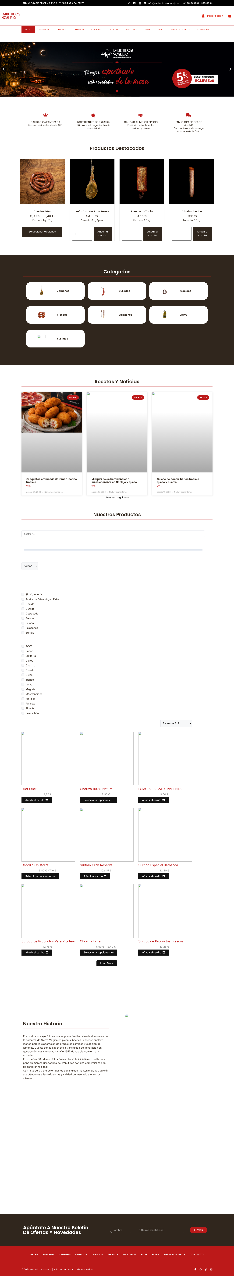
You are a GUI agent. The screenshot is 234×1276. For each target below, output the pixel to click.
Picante (30, 708)
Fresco (30, 618)
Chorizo (30, 665)
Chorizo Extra (90, 941)
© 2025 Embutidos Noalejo (36, 1269)
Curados (79, 29)
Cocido (30, 604)
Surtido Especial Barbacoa (158, 865)
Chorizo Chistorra (35, 865)
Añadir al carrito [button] (102, 233)
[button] (4, 69)
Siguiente (123, 497)
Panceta (30, 703)
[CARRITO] (229, 15)
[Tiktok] (206, 1269)
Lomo (29, 684)
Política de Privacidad (80, 1269)
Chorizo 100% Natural (96, 789)
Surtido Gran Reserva (96, 865)
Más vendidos (34, 694)
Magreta (30, 689)
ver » (28, 486)
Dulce (29, 674)
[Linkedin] (211, 1269)
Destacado (32, 613)
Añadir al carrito (34, 800)
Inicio (28, 29)
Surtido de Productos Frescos (161, 941)
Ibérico (30, 679)
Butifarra (31, 655)
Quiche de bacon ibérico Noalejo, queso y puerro (178, 480)
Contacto (203, 29)
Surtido (30, 632)
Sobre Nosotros (180, 29)
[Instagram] (200, 1269)
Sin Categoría (34, 594)
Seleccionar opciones (42, 231)
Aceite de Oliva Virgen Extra (42, 599)
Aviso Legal (59, 1269)
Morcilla (30, 698)
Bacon (29, 651)
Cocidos (96, 29)
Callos (29, 660)
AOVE (147, 29)
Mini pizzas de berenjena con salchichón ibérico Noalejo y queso (114, 480)
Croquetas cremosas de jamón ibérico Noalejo (51, 480)
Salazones (131, 29)
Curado (30, 608)
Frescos (113, 29)
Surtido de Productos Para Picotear (48, 941)
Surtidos (44, 29)
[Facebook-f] (195, 1269)
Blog (160, 29)
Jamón (30, 623)
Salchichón (32, 713)
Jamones (61, 29)
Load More (106, 963)
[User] (140, 3)
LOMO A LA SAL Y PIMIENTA (160, 789)
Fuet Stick (29, 789)
